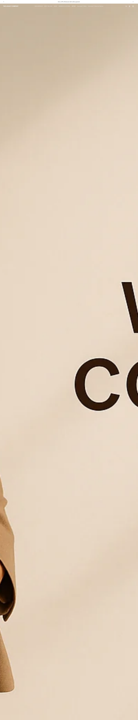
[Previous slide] (4, 2)
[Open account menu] (129, 6)
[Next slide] (133, 2)
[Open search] (126, 6)
